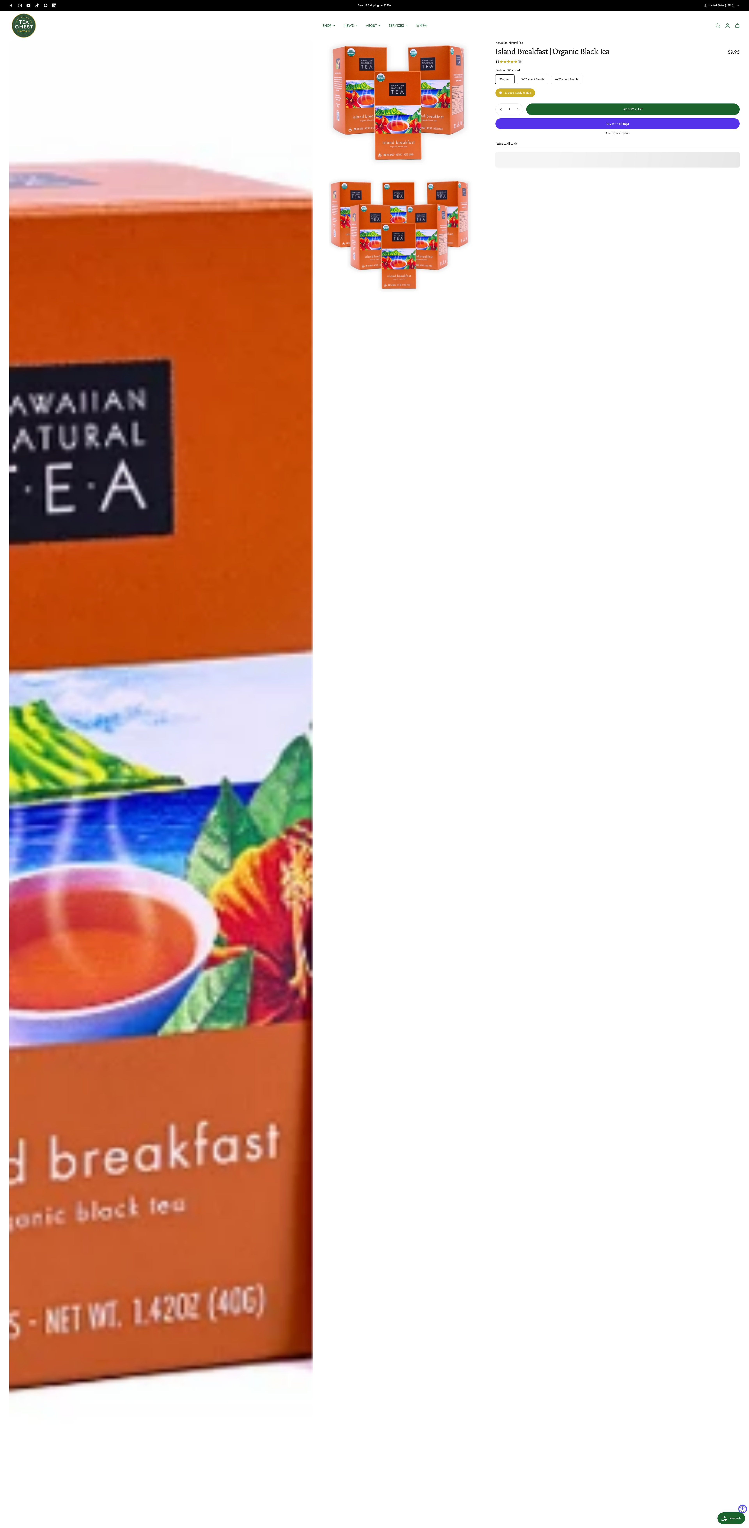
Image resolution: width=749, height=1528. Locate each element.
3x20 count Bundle (532, 79)
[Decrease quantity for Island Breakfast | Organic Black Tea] (500, 109)
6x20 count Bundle (566, 79)
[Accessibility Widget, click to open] (742, 1509)
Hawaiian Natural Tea (509, 42)
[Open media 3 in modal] (400, 231)
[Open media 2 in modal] (400, 102)
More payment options (617, 133)
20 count (504, 79)
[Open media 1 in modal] (161, 782)
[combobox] (722, 5)
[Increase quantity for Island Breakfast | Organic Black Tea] (518, 109)
